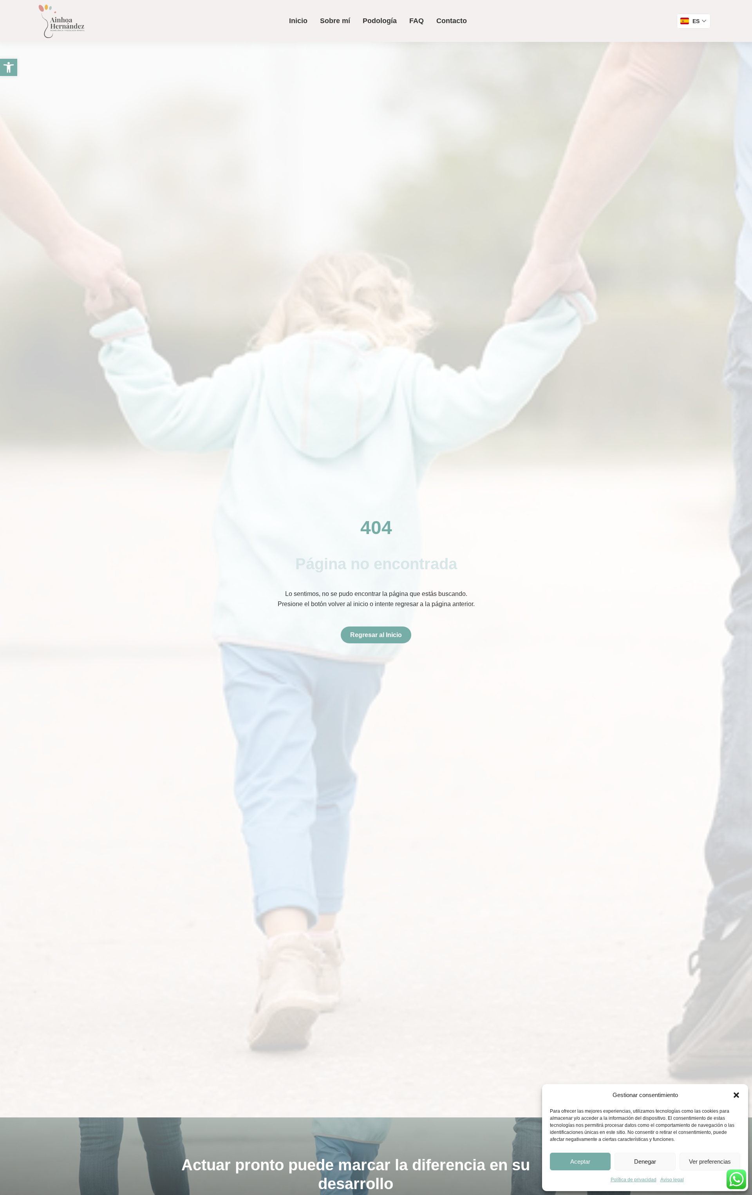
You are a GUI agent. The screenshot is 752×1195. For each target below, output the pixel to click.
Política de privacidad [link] (633, 1179)
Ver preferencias (710, 1161)
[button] (736, 1095)
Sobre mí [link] (335, 21)
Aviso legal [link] (672, 1179)
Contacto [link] (451, 21)
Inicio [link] (298, 21)
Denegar (645, 1161)
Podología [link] (380, 21)
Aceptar (580, 1161)
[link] (8, 67)
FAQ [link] (416, 21)
